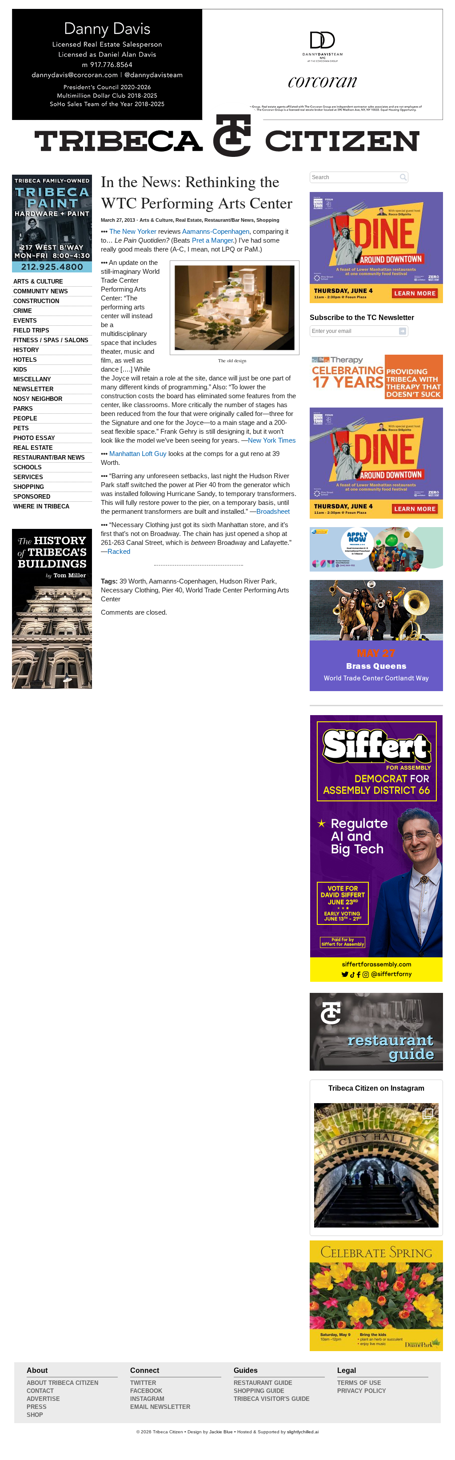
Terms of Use (359, 1383)
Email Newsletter (160, 1407)
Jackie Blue (221, 1431)
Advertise (43, 1399)
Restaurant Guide (263, 1383)
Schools (27, 467)
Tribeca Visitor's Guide (272, 1399)
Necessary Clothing (129, 590)
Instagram (147, 1399)
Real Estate (33, 447)
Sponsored (31, 496)
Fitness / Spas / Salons (50, 340)
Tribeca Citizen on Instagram (376, 1088)
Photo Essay (34, 438)
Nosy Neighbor (37, 399)
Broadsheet (273, 511)
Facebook (146, 1391)
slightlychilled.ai (303, 1431)
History (26, 350)
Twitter (143, 1383)
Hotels (25, 359)
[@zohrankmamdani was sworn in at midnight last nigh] (376, 1165)
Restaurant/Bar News (49, 457)
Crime (22, 311)
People (25, 418)
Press (37, 1407)
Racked (119, 551)
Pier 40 (172, 590)
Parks (23, 408)
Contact (40, 1391)
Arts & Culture (38, 281)
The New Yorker (132, 231)
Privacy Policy (361, 1391)
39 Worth (133, 581)
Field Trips (31, 330)
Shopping (28, 487)
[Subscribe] (402, 331)
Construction (36, 301)
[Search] (403, 177)
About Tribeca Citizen (62, 1383)
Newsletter (33, 389)
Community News (40, 291)
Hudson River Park (247, 581)
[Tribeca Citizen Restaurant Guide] (376, 1069)
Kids (20, 369)
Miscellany (32, 379)
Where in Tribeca (41, 506)
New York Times (272, 440)
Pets (21, 428)
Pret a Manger (212, 240)
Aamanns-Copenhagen (215, 231)
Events (25, 320)
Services (28, 477)
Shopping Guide (259, 1391)
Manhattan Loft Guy (138, 453)
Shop (35, 1415)
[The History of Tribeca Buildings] (52, 609)
